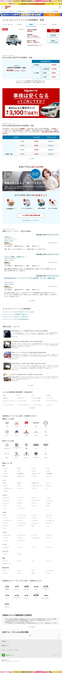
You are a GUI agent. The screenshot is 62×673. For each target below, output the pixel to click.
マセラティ (6, 537)
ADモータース (6, 563)
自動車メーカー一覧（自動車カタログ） (17, 11)
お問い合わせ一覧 (10, 661)
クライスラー (21, 497)
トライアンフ (21, 525)
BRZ (4, 395)
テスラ (5, 505)
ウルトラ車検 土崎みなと (14, 257)
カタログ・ (7, 24)
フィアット (35, 535)
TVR (4, 515)
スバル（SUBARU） (31, 11)
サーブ (5, 554)
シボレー (49, 497)
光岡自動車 (20, 473)
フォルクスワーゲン (37, 485)
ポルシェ (49, 485)
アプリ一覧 (4, 661)
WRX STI (5, 398)
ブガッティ (49, 547)
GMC (48, 505)
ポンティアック (36, 500)
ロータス (34, 517)
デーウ (19, 561)
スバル (34, 471)
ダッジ (34, 505)
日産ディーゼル (36, 473)
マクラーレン (35, 523)
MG (33, 525)
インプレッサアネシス (52, 400)
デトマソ (49, 537)
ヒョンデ (5, 561)
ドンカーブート (50, 570)
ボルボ (19, 554)
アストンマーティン (22, 515)
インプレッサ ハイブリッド (9, 401)
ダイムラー (49, 515)
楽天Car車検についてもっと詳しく (31, 220)
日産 (19, 468)
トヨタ (5, 468)
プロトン (20, 570)
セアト (19, 573)
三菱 (48, 468)
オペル (19, 485)
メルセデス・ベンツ (8, 488)
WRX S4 (49, 395)
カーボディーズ (50, 520)
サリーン (34, 503)
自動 (54, 24)
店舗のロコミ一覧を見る (8, 240)
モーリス (5, 525)
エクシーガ (49, 404)
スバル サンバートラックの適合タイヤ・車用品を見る (15, 316)
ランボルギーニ (36, 537)
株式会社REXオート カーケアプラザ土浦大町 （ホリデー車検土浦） (30, 278)
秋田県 (22, 154)
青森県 (22, 145)
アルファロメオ (7, 535)
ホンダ (34, 468)
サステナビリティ (17, 661)
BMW (19, 483)
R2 (33, 395)
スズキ (48, 471)
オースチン (49, 523)
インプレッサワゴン (37, 404)
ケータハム (35, 520)
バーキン (5, 573)
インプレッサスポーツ (8, 404)
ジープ (19, 505)
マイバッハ (20, 488)
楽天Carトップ (4, 11)
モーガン (5, 523)
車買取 (19, 24)
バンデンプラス (21, 523)
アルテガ (5, 491)
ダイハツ (5, 473)
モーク (5, 528)
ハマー (5, 508)
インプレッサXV (36, 400)
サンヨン (49, 561)
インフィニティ (21, 508)
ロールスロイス (7, 520)
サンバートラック (41, 11)
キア (33, 561)
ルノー (34, 547)
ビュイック (6, 500)
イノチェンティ (21, 540)
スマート (49, 483)
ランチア (20, 537)
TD (33, 570)
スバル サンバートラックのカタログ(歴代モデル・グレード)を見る (18, 312)
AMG (4, 483)
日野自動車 (49, 473)
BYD (4, 570)
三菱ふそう (6, 476)
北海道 (22, 141)
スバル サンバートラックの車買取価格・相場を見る (14, 314)
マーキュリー (50, 500)
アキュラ (49, 476)
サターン (34, 497)
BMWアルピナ (35, 483)
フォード (20, 500)
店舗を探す (51, 141)
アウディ (5, 485)
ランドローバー (21, 517)
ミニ (48, 488)
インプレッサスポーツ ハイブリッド (24, 405)
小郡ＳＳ (7, 237)
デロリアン (20, 503)
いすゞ (19, 471)
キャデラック (6, 497)
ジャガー (34, 515)
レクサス (34, 476)
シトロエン (6, 547)
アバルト (5, 540)
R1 (18, 395)
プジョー (20, 547)
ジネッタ (20, 520)
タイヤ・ (42, 24)
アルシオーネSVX (36, 398)
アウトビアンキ (21, 535)
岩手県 (22, 149)
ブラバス (34, 488)
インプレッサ (50, 398)
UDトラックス (21, 476)
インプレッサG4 (22, 400)
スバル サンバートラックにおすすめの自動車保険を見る (15, 319)
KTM (33, 573)
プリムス (49, 503)
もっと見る (30, 385)
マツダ (5, 471)
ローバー (49, 517)
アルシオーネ (21, 398)
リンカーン (6, 503)
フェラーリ (49, 535)
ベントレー (6, 517)
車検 (31, 24)
